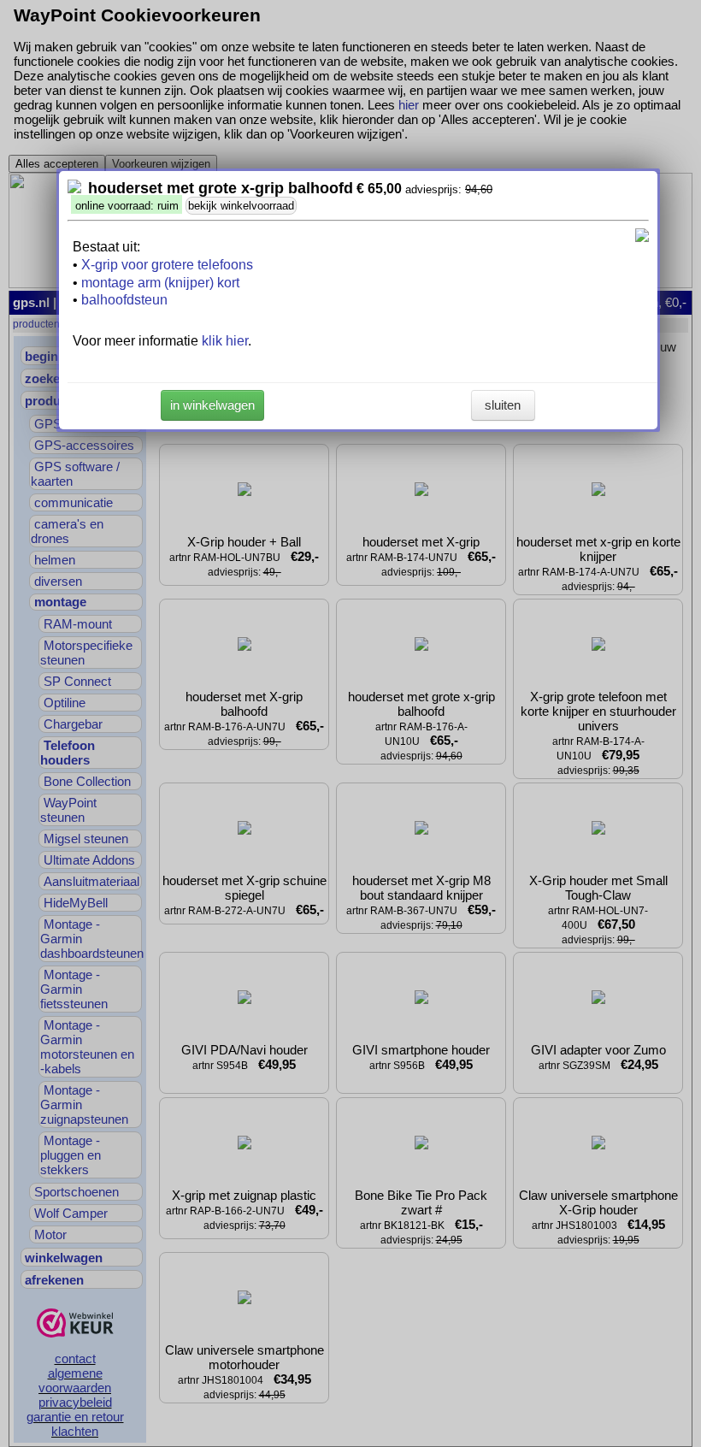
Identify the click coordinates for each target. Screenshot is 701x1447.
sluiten (503, 405)
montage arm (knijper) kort (160, 282)
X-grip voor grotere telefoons (167, 264)
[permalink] (74, 188)
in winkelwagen (212, 405)
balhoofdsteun (124, 299)
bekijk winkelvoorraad (241, 205)
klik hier (225, 341)
